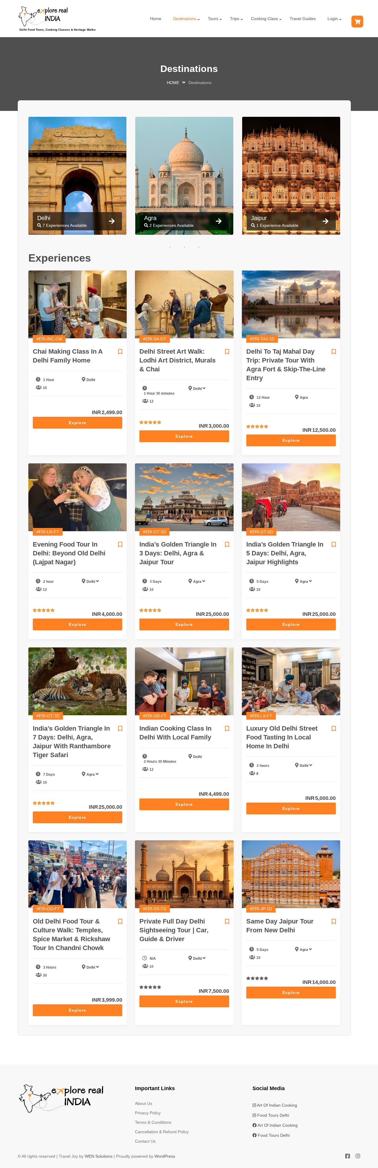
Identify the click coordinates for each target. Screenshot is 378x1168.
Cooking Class (264, 18)
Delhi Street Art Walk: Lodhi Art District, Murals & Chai (177, 360)
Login (333, 18)
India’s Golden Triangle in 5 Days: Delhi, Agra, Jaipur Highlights (284, 553)
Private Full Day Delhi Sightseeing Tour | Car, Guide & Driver (173, 930)
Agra (304, 398)
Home (155, 18)
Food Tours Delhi (272, 1115)
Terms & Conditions (153, 1122)
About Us (143, 1103)
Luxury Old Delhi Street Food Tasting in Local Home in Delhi (281, 737)
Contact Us (145, 1141)
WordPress (164, 1156)
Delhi (91, 380)
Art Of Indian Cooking (276, 1105)
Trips (234, 18)
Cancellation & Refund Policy (162, 1131)
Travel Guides (303, 18)
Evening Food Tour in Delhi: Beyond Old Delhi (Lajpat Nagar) (69, 553)
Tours (213, 18)
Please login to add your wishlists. (120, 351)
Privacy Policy (148, 1112)
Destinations (184, 18)
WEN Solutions (99, 1156)
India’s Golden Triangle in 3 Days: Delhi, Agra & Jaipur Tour (177, 553)
